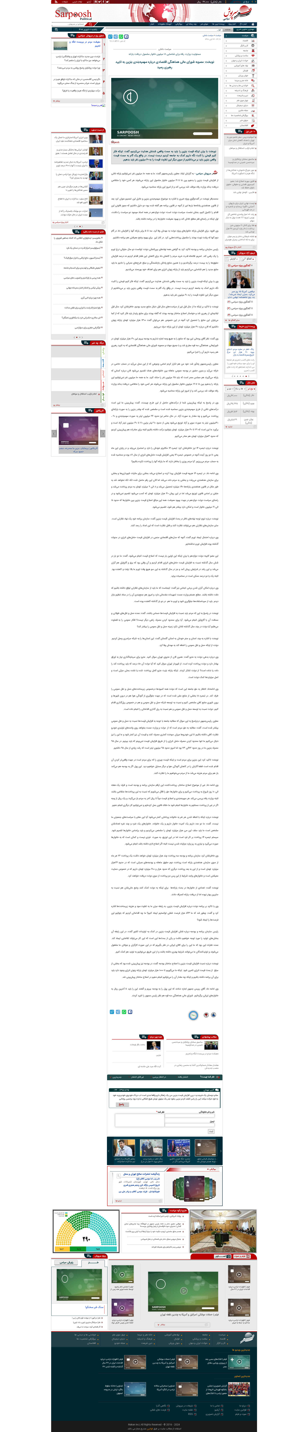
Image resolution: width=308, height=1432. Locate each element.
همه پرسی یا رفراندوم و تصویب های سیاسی (82, 278)
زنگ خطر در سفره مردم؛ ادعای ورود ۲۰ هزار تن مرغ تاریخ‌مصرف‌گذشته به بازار (152, 1160)
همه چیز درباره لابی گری (91, 298)
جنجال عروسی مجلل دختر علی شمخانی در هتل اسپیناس (161, 1239)
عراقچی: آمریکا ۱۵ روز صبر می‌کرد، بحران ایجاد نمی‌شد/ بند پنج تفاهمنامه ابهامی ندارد (241, 294)
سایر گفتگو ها (234, 320)
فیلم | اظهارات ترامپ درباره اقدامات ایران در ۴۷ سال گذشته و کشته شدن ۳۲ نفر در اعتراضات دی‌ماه (238, 1288)
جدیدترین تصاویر (242, 1376)
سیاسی (82, 36)
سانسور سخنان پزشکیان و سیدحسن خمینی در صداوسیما (187, 1044)
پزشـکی (103, 351)
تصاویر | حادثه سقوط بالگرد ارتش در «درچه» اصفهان (113, 1389)
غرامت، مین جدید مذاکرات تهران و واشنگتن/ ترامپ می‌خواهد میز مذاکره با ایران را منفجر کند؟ (78, 58)
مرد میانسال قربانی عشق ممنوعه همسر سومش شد (207, 1160)
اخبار (152, 24)
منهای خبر (204, 24)
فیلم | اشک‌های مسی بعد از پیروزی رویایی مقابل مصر (216, 1362)
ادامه (230, 427)
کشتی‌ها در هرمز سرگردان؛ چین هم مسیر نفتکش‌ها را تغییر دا (73, 188)
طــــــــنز (93, 1263)
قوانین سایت (240, 1410)
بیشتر (58, 101)
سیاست (218, 35)
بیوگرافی (179, 24)
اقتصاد (222, 1339)
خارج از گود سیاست (178, 1210)
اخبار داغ (243, 24)
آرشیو (89, 2)
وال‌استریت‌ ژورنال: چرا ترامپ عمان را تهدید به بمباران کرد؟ (72, 176)
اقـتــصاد (103, 363)
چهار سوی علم (118, 1335)
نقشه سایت (187, 1410)
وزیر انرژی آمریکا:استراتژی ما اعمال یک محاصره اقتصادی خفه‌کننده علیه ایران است (71, 139)
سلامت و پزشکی (199, 1339)
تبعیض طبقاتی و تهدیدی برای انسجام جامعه (82, 268)
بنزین (158, 1055)
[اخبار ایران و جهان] (237, 21)
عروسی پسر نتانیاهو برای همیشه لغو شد (166, 1247)
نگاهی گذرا (161, 1406)
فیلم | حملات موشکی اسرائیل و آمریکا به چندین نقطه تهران (189, 1314)
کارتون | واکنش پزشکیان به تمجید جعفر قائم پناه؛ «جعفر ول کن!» (78, 450)
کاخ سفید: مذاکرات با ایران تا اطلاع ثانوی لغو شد (73, 200)
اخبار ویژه (232, 24)
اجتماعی (103, 374)
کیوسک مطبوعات (164, 24)
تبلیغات (65, 2)
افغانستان (91, 1343)
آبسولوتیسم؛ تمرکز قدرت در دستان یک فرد (83, 248)
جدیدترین (116, 1077)
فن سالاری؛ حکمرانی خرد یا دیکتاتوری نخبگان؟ (81, 318)
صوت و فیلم (240, 1414)
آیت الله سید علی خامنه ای (149, 1066)
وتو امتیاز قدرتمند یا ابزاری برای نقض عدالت (83, 308)
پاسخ (121, 1104)
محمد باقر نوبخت (137, 1044)
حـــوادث (103, 386)
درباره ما (242, 1406)
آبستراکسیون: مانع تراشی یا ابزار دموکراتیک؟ (82, 258)
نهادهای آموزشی (172, 1335)
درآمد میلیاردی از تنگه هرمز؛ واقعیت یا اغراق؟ (81, 91)
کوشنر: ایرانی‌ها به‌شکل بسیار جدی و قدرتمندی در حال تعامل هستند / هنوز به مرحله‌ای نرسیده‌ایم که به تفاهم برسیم (71, 151)
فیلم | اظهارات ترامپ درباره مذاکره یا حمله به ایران (239, 1321)
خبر (251, 132)
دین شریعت (146, 1343)
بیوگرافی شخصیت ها (86, 1339)
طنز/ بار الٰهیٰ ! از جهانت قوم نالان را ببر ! (86, 1318)
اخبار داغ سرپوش (234, 247)
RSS (190, 1414)
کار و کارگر (221, 1343)
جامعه (204, 1335)
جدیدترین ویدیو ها (241, 1350)
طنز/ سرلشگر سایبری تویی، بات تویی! (87, 1322)
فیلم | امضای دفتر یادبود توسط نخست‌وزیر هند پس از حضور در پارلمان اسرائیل (122, 1288)
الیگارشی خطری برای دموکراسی (88, 328)
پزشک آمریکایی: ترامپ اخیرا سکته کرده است (164, 1216)
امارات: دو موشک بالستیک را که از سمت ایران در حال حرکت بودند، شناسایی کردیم (73, 212)
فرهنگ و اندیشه (144, 1339)
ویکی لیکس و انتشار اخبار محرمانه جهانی (83, 288)
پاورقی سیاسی (66, 1263)
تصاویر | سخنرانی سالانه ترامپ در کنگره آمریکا (164, 1387)
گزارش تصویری (213, 1414)
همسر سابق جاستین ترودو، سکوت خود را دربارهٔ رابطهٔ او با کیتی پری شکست (153, 1231)
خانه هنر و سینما (144, 1335)
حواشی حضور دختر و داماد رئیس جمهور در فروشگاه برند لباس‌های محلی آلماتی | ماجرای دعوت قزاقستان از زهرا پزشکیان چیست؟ (152, 1225)
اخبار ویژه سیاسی (61, 222)
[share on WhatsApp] (121, 37)
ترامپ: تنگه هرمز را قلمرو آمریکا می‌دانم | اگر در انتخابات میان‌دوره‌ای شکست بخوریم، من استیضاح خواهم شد (180, 1160)
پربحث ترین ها (218, 24)
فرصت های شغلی (158, 1410)
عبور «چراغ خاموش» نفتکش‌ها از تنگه (205, 29)
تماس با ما (215, 1406)
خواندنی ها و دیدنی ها (85, 1335)
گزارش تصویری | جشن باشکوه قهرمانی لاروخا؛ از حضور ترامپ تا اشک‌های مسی (216, 1390)
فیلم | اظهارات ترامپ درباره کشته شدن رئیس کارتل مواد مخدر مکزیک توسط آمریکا (122, 1321)
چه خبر (95, 343)
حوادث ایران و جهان (198, 1343)
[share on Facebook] (126, 37)
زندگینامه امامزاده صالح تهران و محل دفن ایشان (141, 1174)
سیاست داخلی (208, 35)
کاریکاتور (100, 411)
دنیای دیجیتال (118, 1339)
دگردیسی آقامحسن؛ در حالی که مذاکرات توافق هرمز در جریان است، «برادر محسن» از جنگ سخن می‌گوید (77, 81)
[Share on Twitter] (110, 37)
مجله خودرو (119, 1343)
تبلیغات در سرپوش (184, 1406)
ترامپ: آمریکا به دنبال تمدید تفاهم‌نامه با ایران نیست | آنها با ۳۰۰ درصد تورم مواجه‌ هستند (71, 163)
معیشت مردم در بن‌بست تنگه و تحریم (202, 1053)
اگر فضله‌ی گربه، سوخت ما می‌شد (89, 1327)
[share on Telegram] (116, 37)
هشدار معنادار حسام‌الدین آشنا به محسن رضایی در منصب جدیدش (196, 1066)
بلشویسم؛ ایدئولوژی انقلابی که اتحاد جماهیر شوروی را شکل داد (78, 240)
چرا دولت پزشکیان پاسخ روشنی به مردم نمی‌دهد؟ (78, 68)
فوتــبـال (103, 397)
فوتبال (176, 1339)
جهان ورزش (174, 1343)
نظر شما (160, 1112)
